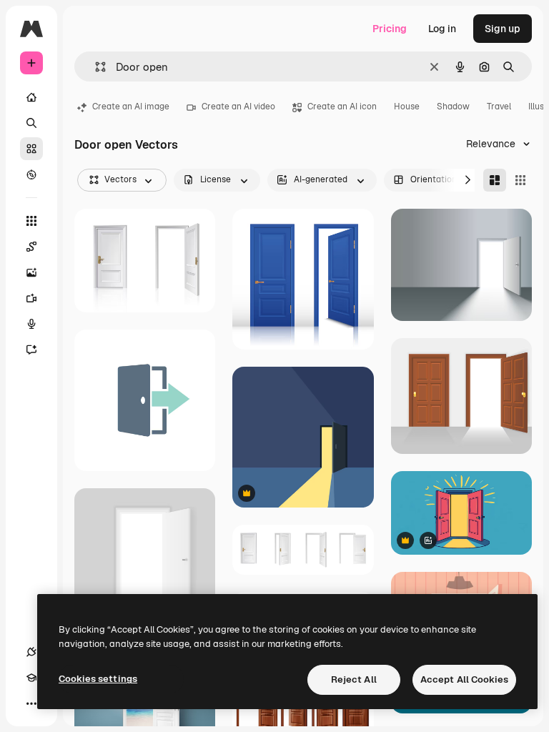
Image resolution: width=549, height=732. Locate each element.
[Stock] (31, 148)
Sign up (502, 28)
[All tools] (31, 220)
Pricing (389, 28)
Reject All (354, 679)
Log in (442, 28)
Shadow (453, 106)
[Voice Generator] (31, 323)
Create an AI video (238, 106)
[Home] (31, 97)
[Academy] (31, 677)
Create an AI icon (342, 106)
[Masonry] (494, 180)
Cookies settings (98, 679)
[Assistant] (31, 349)
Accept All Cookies (464, 679)
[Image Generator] (31, 272)
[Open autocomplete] (94, 66)
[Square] (520, 180)
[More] (31, 703)
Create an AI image (130, 106)
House (407, 106)
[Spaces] (31, 246)
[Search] (31, 123)
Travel (499, 106)
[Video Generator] (31, 298)
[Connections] (31, 651)
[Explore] (31, 174)
